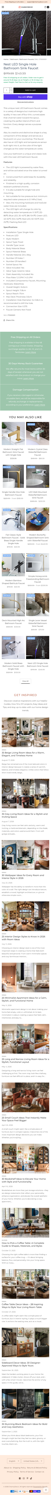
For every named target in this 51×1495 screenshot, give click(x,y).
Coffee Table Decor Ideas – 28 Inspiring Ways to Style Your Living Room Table (22, 1305)
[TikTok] (31, 1478)
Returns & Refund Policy (37, 1468)
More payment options (25, 102)
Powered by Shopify (40, 1487)
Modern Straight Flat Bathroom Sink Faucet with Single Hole (13, 452)
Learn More (30, 352)
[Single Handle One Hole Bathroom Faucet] (13, 476)
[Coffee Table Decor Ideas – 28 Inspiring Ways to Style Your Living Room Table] (25, 1284)
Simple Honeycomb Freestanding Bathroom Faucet (37, 579)
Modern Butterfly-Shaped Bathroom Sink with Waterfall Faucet (38, 538)
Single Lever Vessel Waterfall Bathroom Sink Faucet (37, 623)
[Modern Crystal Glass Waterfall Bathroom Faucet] (37, 433)
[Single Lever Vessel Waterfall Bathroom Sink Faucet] (37, 604)
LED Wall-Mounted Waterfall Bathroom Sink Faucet (37, 495)
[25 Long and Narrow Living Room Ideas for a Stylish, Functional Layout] (25, 1039)
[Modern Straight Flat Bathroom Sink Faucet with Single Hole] (13, 433)
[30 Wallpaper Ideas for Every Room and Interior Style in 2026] (25, 855)
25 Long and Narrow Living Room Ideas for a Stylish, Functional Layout (25, 1060)
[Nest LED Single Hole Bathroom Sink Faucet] (37, 647)
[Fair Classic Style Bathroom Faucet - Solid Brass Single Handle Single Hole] (13, 519)
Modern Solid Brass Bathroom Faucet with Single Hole (13, 666)
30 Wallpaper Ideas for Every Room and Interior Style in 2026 (23, 876)
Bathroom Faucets (26, 59)
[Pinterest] (27, 1478)
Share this (10, 320)
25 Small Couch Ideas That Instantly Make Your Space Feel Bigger (24, 1119)
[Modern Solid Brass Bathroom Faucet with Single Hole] (13, 647)
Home (6, 59)
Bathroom (14, 59)
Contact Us (39, 1472)
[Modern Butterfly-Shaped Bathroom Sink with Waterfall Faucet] (37, 519)
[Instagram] (24, 1478)
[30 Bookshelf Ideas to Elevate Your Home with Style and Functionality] (25, 1158)
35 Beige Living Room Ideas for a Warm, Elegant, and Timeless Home (23, 754)
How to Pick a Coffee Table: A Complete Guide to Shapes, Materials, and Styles (23, 1244)
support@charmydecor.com (37, 2)
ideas (4, 750)
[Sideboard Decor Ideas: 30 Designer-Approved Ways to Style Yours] (25, 1342)
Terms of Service (27, 1472)
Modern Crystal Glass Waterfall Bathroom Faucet (38, 452)
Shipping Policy (19, 1468)
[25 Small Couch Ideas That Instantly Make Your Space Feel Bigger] (25, 1097)
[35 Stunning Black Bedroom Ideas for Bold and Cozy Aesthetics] (25, 1404)
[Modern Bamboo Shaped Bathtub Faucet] (13, 564)
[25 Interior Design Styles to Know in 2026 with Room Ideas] (25, 916)
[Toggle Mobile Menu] (4, 7)
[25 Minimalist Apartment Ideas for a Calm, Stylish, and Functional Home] (25, 977)
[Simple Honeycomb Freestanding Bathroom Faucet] (37, 562)
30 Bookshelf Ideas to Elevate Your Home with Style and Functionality (24, 1180)
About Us (8, 1468)
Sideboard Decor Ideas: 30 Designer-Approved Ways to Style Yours (21, 1364)
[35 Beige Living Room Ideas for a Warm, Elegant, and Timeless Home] (25, 732)
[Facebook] (20, 1478)
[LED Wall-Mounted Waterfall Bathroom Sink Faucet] (37, 476)
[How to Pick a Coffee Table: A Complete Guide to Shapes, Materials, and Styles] (25, 1222)
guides (4, 1240)
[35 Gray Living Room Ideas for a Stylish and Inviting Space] (25, 793)
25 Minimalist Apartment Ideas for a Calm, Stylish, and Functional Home (24, 999)
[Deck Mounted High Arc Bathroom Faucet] (13, 604)
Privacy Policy (13, 1472)
